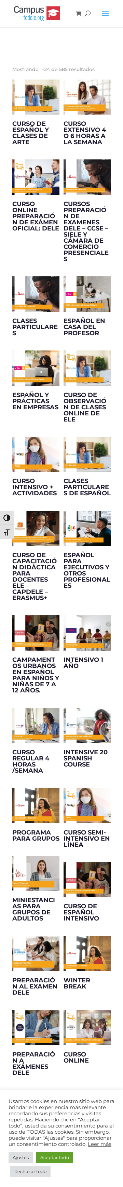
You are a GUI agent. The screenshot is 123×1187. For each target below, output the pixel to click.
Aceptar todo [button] (54, 1157)
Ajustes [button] (21, 1157)
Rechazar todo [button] (30, 1171)
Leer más (99, 1144)
